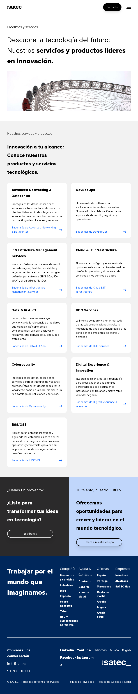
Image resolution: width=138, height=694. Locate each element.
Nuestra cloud (84, 594)
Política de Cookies (109, 681)
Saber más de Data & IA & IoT (29, 346)
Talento (65, 611)
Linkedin (66, 650)
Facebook (66, 658)
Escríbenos (30, 533)
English (126, 650)
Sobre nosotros (66, 603)
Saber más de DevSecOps (91, 231)
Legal (127, 681)
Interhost (121, 575)
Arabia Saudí (101, 615)
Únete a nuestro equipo (99, 542)
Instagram (83, 658)
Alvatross (121, 581)
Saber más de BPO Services (92, 346)
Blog (63, 590)
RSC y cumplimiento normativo (67, 620)
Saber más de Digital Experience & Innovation (96, 404)
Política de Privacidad (81, 681)
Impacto (65, 596)
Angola (101, 607)
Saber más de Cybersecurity (29, 406)
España (101, 575)
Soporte (84, 587)
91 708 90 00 (18, 671)
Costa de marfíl (103, 594)
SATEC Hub (122, 586)
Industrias (66, 585)
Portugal (102, 581)
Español (114, 650)
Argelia (101, 601)
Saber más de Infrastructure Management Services (28, 289)
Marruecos (104, 586)
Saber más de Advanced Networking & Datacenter (34, 229)
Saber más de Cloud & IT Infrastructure (91, 289)
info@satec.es (18, 663)
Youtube (83, 650)
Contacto (112, 7)
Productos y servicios (67, 577)
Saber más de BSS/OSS (26, 460)
